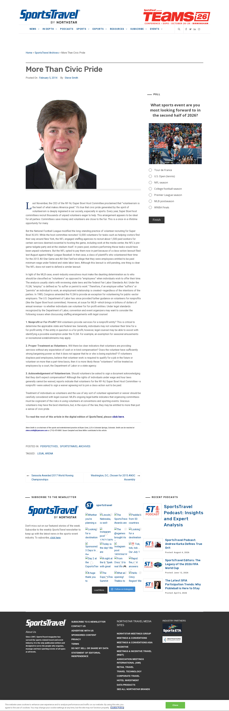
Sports (81, 29)
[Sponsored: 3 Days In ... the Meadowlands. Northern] (91, 548)
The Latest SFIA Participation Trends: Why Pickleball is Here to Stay (183, 584)
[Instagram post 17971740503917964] (106, 533)
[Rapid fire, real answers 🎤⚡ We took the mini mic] (135, 563)
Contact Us (78, 626)
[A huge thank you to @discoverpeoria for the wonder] (91, 577)
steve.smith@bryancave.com (37, 430)
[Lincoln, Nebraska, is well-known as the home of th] (106, 519)
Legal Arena (45, 453)
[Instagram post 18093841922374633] (120, 548)
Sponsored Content (83, 635)
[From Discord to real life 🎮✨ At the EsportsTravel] (120, 563)
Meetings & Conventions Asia (135, 642)
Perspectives (49, 446)
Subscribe (137, 29)
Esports (98, 29)
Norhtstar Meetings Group (134, 633)
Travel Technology (129, 671)
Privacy (76, 639)
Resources (117, 29)
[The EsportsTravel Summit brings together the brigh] (106, 577)
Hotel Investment (128, 680)
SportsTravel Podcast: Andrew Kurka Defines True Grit (183, 544)
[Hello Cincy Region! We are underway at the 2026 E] (135, 577)
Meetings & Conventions (132, 638)
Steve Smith (71, 77)
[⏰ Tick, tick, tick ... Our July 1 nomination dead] (135, 548)
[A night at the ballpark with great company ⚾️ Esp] (106, 563)
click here (118, 416)
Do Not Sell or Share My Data (89, 648)
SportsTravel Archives (47, 52)
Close (175, 705)
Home (29, 52)
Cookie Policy (117, 707)
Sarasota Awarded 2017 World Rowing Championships (52, 477)
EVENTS (154, 29)
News (33, 29)
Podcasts (66, 29)
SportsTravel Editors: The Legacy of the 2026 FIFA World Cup (182, 564)
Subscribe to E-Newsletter (88, 622)
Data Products (126, 685)
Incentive (122, 647)
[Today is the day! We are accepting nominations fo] (106, 548)
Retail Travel (125, 667)
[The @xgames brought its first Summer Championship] (120, 533)
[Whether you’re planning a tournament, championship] (91, 519)
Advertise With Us (82, 630)
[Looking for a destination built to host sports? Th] (91, 533)
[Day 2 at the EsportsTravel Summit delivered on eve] (91, 563)
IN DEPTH (48, 29)
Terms (75, 644)
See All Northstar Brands (133, 689)
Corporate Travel (128, 676)
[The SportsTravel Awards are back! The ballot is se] (120, 519)
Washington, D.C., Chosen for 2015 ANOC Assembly (113, 477)
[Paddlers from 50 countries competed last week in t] (135, 519)
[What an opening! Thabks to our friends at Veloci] (120, 577)
